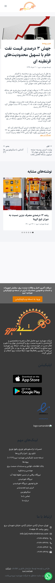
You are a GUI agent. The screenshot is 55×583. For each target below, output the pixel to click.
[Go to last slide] (47, 204)
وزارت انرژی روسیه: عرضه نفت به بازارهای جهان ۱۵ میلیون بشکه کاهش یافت (41, 150)
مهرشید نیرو (42, 67)
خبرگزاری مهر (45, 135)
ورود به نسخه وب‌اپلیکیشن (27, 299)
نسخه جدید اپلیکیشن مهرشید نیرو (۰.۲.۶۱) (25, 457)
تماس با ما (25, 496)
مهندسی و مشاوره (25, 470)
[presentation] (27, 194)
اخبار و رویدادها (46, 43)
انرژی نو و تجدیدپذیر (25, 487)
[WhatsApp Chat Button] (48, 576)
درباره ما (25, 500)
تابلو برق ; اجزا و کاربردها (25, 453)
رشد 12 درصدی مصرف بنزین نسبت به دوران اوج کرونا (29, 217)
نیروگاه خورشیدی (25, 479)
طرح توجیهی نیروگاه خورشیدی (25, 483)
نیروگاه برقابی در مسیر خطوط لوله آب (25, 474)
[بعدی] (7, 204)
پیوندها (25, 462)
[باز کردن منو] (5, 6)
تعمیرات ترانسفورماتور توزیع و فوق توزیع (25, 449)
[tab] (33, 232)
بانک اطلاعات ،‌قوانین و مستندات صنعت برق (25, 466)
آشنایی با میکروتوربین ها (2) (13, 149)
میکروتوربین (25, 492)
